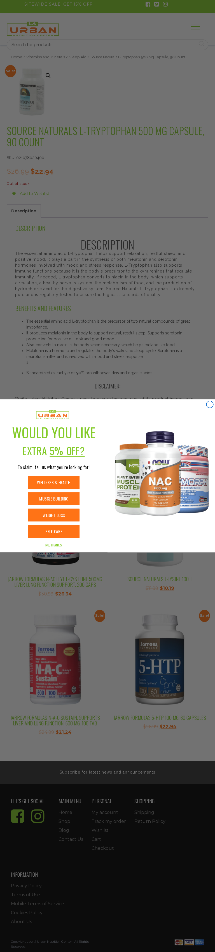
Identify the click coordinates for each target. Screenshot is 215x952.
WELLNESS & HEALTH (53, 482)
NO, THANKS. (53, 545)
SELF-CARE (53, 531)
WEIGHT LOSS (54, 515)
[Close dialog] (209, 404)
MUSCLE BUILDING (53, 498)
